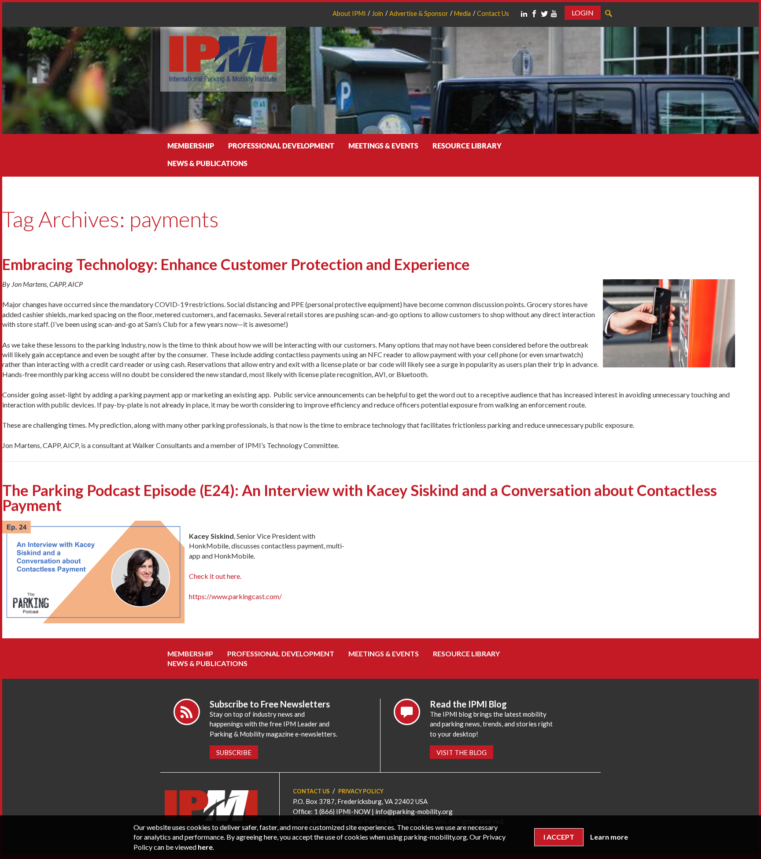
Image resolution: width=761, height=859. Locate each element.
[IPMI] (223, 58)
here (205, 847)
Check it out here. (215, 576)
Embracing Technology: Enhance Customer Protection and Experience (236, 264)
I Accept (558, 837)
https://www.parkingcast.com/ (235, 596)
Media (462, 13)
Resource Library (467, 145)
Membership (190, 145)
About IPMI (349, 13)
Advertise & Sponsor (418, 13)
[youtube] (554, 13)
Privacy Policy (361, 791)
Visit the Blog (461, 752)
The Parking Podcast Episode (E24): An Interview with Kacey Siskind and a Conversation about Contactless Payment (359, 497)
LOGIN (583, 12)
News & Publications (207, 163)
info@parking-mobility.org (414, 811)
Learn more (609, 837)
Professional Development (281, 145)
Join (377, 13)
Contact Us (493, 13)
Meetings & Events (383, 145)
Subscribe (233, 752)
